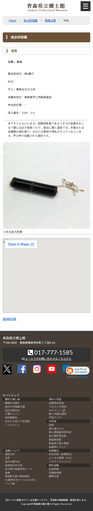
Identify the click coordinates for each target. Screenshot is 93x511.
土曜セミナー (12, 413)
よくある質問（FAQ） (61, 457)
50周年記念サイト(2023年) (20, 479)
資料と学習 (55, 399)
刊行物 (52, 421)
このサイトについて (60, 461)
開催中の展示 (12, 402)
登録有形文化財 (13, 465)
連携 (7, 472)
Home (12, 20)
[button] (76, 372)
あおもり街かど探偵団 (17, 421)
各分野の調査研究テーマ (18, 468)
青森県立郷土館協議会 (17, 476)
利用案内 (54, 450)
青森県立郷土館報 (59, 443)
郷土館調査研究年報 (60, 432)
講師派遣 (54, 476)
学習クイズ (55, 417)
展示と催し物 (12, 399)
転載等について (57, 446)
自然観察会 (11, 417)
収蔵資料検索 (56, 402)
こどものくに (12, 424)
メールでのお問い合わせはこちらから (48, 358)
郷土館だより (56, 428)
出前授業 (54, 468)
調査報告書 (55, 439)
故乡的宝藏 (30, 20)
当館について (12, 450)
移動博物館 (55, 472)
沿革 (7, 457)
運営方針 (10, 454)
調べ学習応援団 (57, 413)
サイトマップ (11, 395)
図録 (51, 424)
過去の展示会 (12, 410)
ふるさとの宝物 (57, 406)
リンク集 (10, 483)
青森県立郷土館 (41, 504)
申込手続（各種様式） (61, 454)
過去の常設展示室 (15, 406)
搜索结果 (50, 20)
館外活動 (54, 465)
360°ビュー (55, 410)
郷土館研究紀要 (57, 435)
